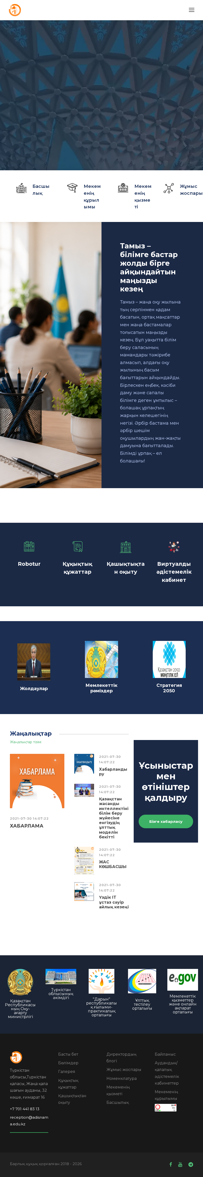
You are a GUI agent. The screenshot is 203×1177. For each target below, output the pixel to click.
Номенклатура (121, 1078)
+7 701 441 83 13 (24, 1109)
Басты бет (68, 1054)
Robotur (29, 564)
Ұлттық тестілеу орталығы (142, 1004)
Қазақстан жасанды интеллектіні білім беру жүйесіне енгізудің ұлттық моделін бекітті (113, 818)
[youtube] (180, 1164)
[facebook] (171, 1164)
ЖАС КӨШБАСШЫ (113, 864)
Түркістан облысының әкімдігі (61, 994)
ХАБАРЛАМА (26, 826)
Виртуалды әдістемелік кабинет (174, 572)
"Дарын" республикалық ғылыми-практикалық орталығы (101, 1007)
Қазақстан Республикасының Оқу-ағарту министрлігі (20, 1009)
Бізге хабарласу (165, 821)
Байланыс (165, 1054)
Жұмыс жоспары (123, 1069)
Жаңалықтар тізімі (25, 742)
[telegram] (190, 1164)
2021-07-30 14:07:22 (29, 818)
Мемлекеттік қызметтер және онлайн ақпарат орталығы (183, 1004)
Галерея (66, 1071)
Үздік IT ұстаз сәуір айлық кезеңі (114, 902)
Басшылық (117, 1102)
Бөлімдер (68, 1063)
